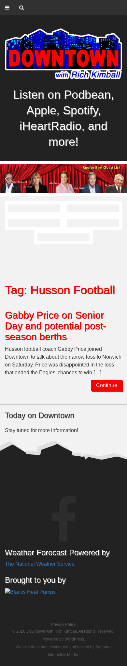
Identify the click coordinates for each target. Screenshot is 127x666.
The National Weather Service (40, 564)
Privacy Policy (63, 624)
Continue (106, 385)
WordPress (74, 639)
